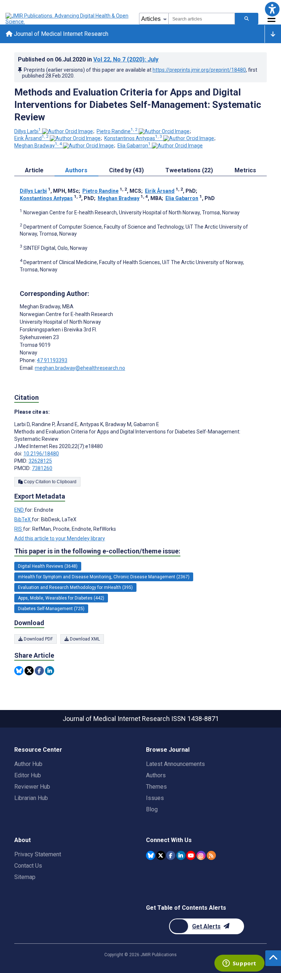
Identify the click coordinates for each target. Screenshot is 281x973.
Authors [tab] (76, 170)
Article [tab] (34, 170)
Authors (156, 775)
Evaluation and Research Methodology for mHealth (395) (75, 587)
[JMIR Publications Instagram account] (201, 855)
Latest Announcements (175, 763)
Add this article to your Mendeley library (59, 538)
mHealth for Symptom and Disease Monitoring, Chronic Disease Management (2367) (104, 576)
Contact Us (28, 865)
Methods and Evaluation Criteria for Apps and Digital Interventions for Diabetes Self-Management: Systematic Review (137, 105)
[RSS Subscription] (211, 855)
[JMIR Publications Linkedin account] (181, 855)
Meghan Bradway (38, 146)
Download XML (84, 639)
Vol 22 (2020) (125, 59)
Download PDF (38, 639)
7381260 (42, 468)
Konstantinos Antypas (133, 138)
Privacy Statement (37, 854)
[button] (272, 9)
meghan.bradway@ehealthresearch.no (80, 368)
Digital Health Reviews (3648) (48, 566)
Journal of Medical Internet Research (60, 33)
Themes (156, 786)
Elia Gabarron (134, 146)
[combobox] (201, 19)
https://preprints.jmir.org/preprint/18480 (199, 70)
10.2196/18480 (41, 454)
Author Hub (28, 763)
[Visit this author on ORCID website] (67, 131)
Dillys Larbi (27, 131)
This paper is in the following (97, 551)
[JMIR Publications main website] (67, 19)
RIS (18, 529)
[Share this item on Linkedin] (49, 670)
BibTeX (23, 519)
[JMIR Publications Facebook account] (170, 855)
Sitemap (24, 877)
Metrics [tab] (245, 170)
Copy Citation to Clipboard (49, 481)
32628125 (40, 461)
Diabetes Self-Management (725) (51, 608)
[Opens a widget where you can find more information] (239, 964)
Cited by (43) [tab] (126, 170)
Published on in (88, 59)
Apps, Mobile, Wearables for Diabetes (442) (61, 598)
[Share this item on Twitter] (29, 670)
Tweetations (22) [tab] (189, 170)
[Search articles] (246, 19)
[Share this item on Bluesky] (18, 670)
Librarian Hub (31, 797)
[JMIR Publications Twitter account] (160, 855)
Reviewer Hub (32, 786)
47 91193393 (52, 360)
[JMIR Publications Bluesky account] (150, 855)
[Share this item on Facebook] (39, 670)
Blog (152, 809)
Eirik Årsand (31, 138)
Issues (155, 797)
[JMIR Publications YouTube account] (190, 855)
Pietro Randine (117, 131)
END (19, 510)
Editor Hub (27, 775)
